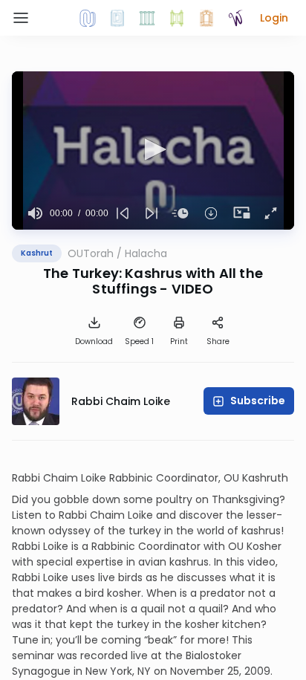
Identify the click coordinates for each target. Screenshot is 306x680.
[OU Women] (236, 18)
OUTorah (91, 253)
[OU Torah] (88, 18)
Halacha (146, 253)
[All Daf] (206, 18)
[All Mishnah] (117, 18)
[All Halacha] (147, 18)
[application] (153, 150)
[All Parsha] (177, 18)
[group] (35, 213)
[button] (274, 18)
